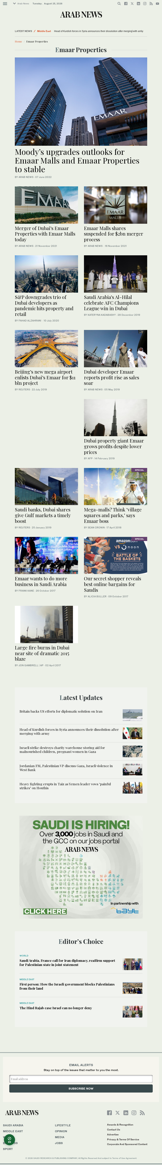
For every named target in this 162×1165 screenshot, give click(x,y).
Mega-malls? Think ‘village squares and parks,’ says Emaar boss (113, 515)
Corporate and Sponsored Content (127, 1144)
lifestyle (63, 1125)
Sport (8, 1149)
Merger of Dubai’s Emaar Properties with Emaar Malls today (45, 234)
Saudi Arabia (13, 1125)
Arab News (23, 3)
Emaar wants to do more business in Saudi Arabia (41, 581)
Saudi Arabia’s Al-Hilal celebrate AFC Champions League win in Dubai (111, 303)
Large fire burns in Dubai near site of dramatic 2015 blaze (42, 653)
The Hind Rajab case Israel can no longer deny (56, 1008)
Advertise (113, 1134)
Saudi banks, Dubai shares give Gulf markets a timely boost (43, 515)
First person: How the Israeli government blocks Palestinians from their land (67, 986)
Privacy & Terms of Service (123, 1139)
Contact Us (113, 1129)
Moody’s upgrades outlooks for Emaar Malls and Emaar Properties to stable (77, 160)
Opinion (61, 1131)
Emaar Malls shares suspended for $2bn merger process (113, 234)
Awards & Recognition (120, 1124)
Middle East (44, 31)
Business (10, 1143)
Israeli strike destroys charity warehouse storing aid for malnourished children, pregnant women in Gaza (62, 749)
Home (18, 41)
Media (59, 1137)
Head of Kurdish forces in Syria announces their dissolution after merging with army (76, 31)
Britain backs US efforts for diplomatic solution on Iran (61, 711)
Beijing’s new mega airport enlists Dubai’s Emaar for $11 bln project (45, 377)
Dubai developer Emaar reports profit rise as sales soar (111, 377)
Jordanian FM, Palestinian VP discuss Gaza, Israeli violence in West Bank (66, 768)
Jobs (59, 1143)
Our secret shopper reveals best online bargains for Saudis (112, 584)
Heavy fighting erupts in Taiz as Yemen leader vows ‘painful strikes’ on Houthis (65, 786)
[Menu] (5, 4)
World (24, 955)
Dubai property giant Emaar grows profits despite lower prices (114, 446)
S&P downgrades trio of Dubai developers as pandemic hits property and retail (44, 305)
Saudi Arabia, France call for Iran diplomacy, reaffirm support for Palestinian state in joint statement (67, 962)
